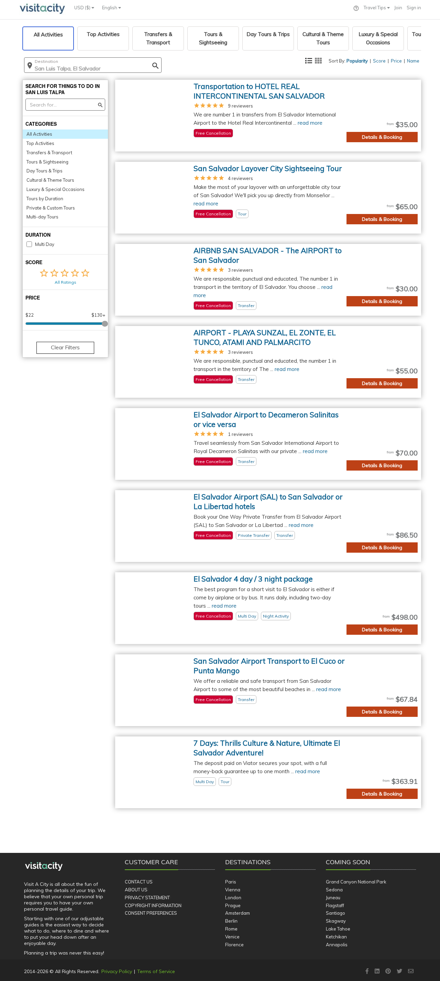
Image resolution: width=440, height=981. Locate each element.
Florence (234, 944)
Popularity (357, 61)
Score (379, 61)
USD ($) (82, 7)
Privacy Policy (116, 971)
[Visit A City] (44, 866)
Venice (232, 936)
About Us (136, 889)
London (233, 897)
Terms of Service (156, 971)
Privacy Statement (147, 897)
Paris (230, 881)
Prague (233, 905)
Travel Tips (375, 7)
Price (396, 61)
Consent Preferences (151, 913)
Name (413, 61)
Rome (231, 929)
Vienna (232, 889)
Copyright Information (153, 905)
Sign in (414, 7)
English (110, 7)
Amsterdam (237, 913)
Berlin (231, 921)
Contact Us (139, 881)
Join (398, 7)
